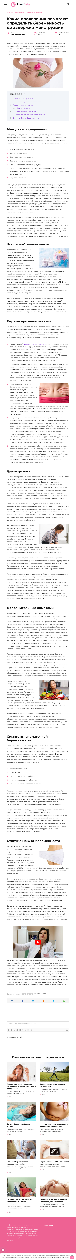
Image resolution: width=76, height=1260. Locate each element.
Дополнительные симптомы (25, 111)
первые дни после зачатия (35, 344)
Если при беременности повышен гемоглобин (17, 1163)
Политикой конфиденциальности (58, 1257)
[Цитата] (22, 1030)
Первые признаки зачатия (24, 105)
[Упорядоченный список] (17, 1030)
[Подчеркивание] (14, 1030)
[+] (31, 1030)
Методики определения (23, 99)
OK (72, 1257)
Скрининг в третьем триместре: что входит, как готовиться (54, 1200)
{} (28, 1030)
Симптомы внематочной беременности (29, 115)
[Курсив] (11, 1030)
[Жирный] (9, 1030)
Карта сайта (48, 1225)
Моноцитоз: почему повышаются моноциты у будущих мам (54, 1125)
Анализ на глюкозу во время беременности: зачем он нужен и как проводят (21, 1086)
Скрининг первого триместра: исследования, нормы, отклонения (20, 1201)
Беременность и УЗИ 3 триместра (54, 1162)
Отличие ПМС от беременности (26, 118)
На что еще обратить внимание (29, 102)
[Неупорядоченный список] (20, 1030)
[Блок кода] (25, 1030)
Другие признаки (23, 108)
